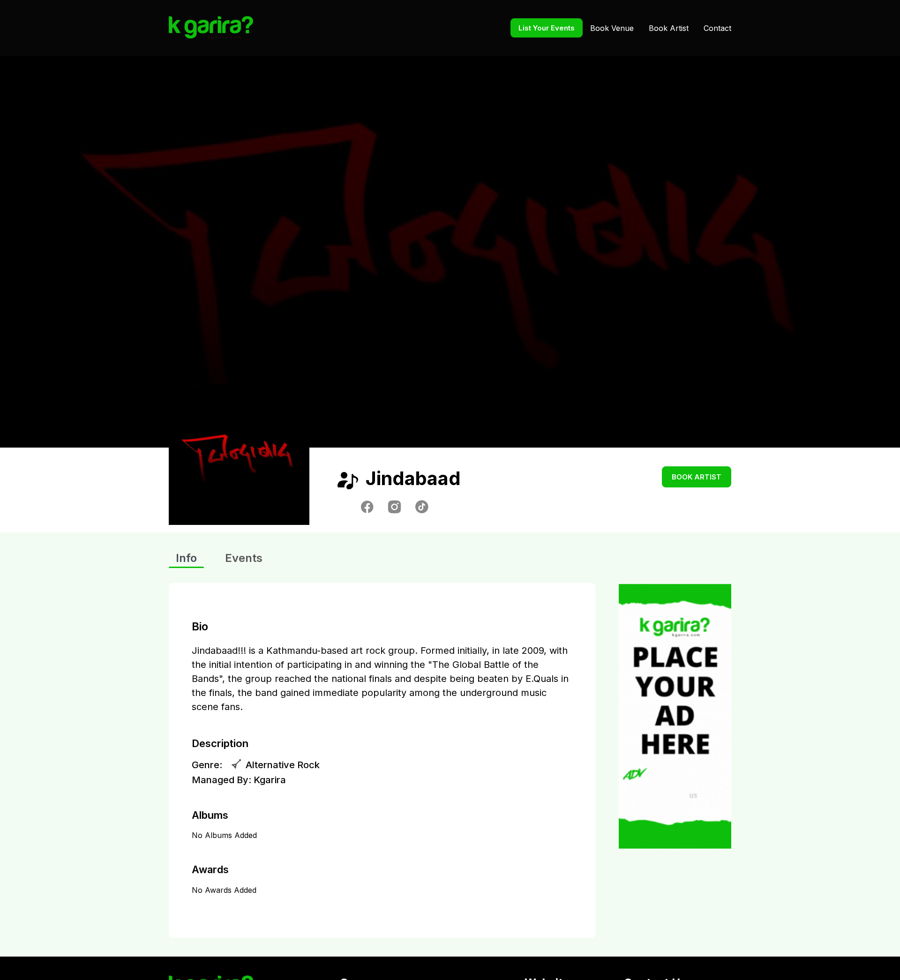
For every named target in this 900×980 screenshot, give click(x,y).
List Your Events (546, 27)
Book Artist (669, 28)
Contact (717, 28)
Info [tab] (186, 558)
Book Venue (612, 28)
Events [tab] (243, 558)
